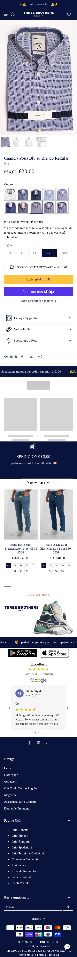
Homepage (11, 774)
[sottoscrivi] (68, 907)
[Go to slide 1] (35, 732)
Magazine (10, 795)
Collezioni (10, 781)
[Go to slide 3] (41, 732)
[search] (12, 14)
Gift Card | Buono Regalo (20, 788)
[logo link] (22, 653)
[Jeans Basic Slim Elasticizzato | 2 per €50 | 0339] (56, 514)
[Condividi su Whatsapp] (40, 356)
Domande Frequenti (17, 808)
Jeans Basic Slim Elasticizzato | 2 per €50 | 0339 (56, 548)
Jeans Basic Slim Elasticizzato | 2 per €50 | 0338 (21, 548)
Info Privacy (20, 835)
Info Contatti (20, 829)
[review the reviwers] (17, 703)
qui (26, 467)
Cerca (7, 768)
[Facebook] (29, 742)
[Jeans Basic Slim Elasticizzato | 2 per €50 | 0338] (21, 514)
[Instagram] (38, 742)
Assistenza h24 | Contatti (20, 801)
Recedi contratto (22, 877)
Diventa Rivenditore (25, 871)
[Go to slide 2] (38, 732)
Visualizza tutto (37, 594)
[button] (38, 279)
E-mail (10, 906)
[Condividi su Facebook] (22, 356)
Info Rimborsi (21, 841)
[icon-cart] (68, 14)
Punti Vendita (20, 883)
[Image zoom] (38, 77)
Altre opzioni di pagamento (38, 300)
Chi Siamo (19, 865)
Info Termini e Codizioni (28, 853)
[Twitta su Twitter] (31, 356)
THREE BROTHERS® (43, 942)
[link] (49, 595)
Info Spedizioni (22, 847)
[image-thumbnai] (5, 142)
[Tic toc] (47, 742)
